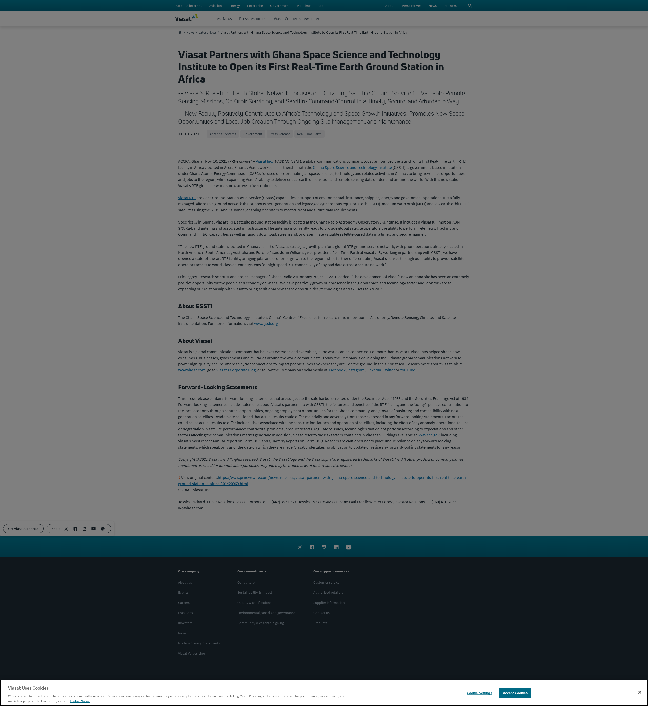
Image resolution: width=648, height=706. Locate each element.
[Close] (639, 692)
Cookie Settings (479, 693)
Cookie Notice (80, 701)
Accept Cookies (515, 693)
